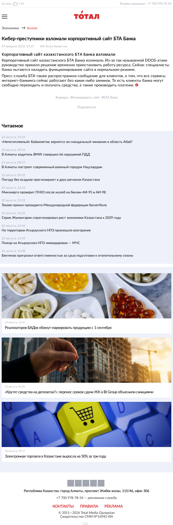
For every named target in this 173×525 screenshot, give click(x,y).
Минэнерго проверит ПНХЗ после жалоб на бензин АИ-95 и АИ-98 (54, 192)
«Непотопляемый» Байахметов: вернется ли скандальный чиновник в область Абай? (67, 142)
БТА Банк (110, 97)
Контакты (63, 506)
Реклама (113, 506)
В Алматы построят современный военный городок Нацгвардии (52, 167)
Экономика (10, 28)
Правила (89, 506)
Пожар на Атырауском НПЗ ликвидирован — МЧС (41, 243)
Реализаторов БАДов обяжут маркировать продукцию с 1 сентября (58, 328)
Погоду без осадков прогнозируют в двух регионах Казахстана (51, 179)
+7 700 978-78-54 (159, 3)
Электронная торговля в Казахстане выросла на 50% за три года (55, 456)
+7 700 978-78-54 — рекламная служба (86, 498)
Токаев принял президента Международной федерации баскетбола (54, 205)
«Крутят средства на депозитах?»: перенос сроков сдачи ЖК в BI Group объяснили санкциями (79, 392)
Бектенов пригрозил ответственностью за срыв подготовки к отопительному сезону (67, 255)
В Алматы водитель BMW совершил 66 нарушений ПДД (46, 154)
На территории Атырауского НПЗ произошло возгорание (46, 230)
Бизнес (32, 28)
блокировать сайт (86, 97)
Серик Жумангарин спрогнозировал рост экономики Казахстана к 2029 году (61, 217)
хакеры (63, 97)
